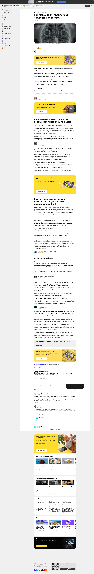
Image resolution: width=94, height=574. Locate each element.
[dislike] (42, 402)
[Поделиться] (45, 20)
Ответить (36, 402)
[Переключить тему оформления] (83, 6)
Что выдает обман (38, 95)
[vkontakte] (39, 570)
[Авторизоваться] (91, 6)
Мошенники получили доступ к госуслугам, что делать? (48, 229)
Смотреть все (5, 50)
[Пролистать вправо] (76, 461)
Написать (87, 5)
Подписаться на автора (40, 364)
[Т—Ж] (8, 6)
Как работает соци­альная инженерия (46, 276)
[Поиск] (79, 6)
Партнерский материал (66, 526)
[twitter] (42, 570)
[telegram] (37, 570)
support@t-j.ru (41, 564)
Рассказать (39, 345)
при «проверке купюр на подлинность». (50, 337)
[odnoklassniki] (46, 570)
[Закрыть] (83, 384)
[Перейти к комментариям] (46, 505)
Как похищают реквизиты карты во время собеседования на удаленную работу (47, 143)
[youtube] (44, 570)
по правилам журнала (53, 385)
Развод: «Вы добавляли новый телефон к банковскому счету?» (46, 307)
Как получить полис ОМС (43, 98)
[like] (39, 402)
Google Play (63, 568)
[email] (35, 570)
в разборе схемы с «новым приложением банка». (47, 172)
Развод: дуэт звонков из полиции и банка (47, 251)
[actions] (44, 402)
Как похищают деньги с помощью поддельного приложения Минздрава (50, 90)
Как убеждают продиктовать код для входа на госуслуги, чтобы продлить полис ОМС (53, 92)
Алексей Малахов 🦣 (43, 371)
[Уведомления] (81, 6)
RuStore (70, 568)
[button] (93, 0)
